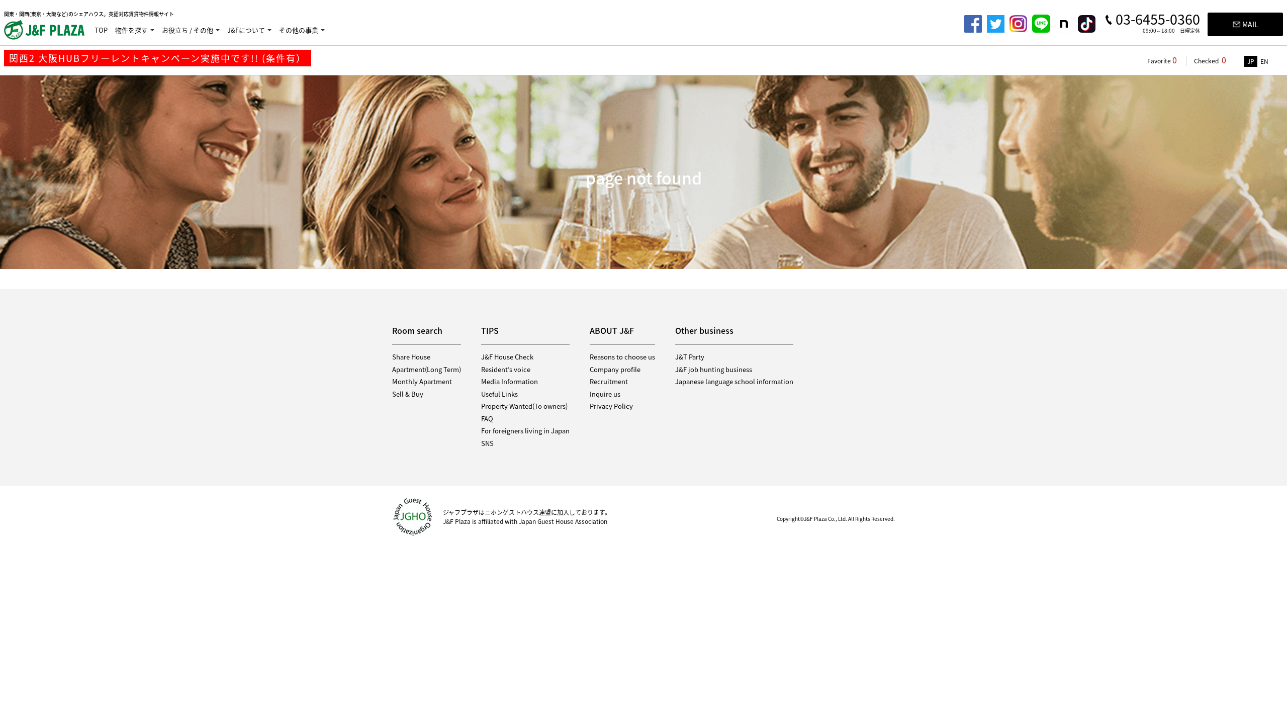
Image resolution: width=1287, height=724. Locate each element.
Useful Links (499, 394)
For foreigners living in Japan (525, 430)
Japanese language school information (734, 381)
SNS (487, 443)
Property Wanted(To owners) (524, 406)
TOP (101, 30)
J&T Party (689, 356)
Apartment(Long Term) (426, 369)
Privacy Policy (611, 406)
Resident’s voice (505, 369)
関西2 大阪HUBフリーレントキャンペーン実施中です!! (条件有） (157, 58)
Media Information (509, 381)
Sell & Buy (407, 394)
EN (1264, 61)
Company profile (615, 369)
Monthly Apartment (422, 381)
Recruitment (609, 381)
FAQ (487, 418)
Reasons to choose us (622, 356)
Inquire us (605, 394)
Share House (411, 356)
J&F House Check (507, 356)
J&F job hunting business (713, 369)
